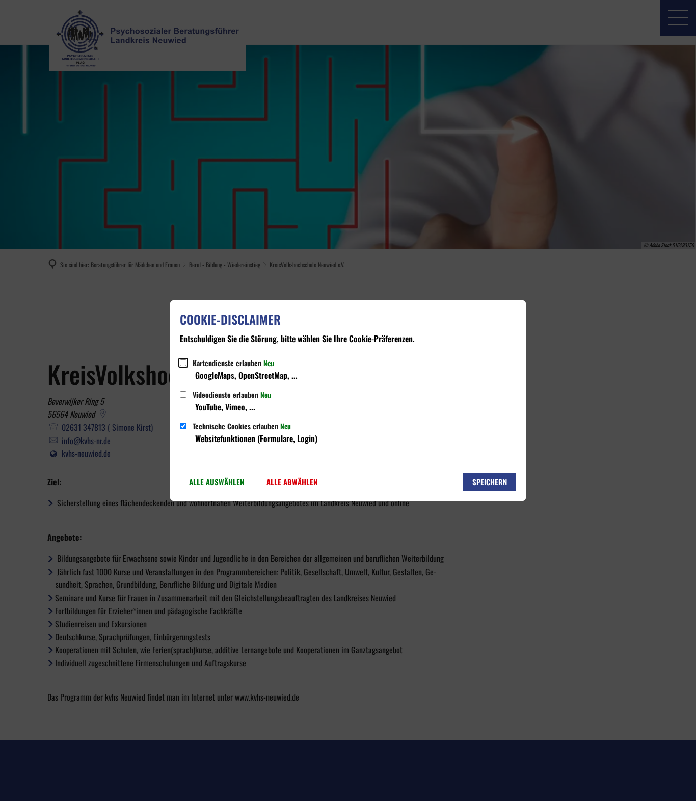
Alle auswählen (216, 481)
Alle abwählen (291, 481)
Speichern (489, 481)
